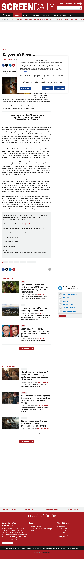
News (23, 281)
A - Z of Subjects (52, 509)
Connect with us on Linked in (42, 516)
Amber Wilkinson (42, 382)
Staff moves (74, 19)
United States (31, 262)
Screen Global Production (67, 533)
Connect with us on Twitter (36, 516)
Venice (17, 19)
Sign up (62, 316)
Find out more (7, 543)
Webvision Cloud (46, 552)
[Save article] (49, 269)
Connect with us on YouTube (48, 516)
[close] (50, 266)
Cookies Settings (25, 88)
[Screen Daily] (28, 10)
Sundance (23, 262)
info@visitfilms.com (28, 224)
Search (80, 8)
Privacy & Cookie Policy (27, 548)
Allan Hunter (8, 59)
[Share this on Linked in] (10, 65)
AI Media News (63, 529)
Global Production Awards (62, 19)
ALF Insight (62, 531)
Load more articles (26, 348)
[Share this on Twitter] (6, 65)
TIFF (12, 19)
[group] (67, 15)
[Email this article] (13, 65)
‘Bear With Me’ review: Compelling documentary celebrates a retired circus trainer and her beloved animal (35, 399)
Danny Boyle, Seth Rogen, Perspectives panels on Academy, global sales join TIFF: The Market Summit (35, 332)
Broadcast (62, 527)
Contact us (29, 509)
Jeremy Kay (40, 294)
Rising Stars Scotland (26, 19)
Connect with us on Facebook (30, 516)
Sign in (76, 3)
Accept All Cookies (59, 88)
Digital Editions (73, 509)
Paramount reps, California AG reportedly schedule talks (34, 309)
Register (61, 3)
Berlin (5, 262)
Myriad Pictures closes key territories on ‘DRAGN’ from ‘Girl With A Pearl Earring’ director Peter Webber (34, 288)
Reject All (47, 88)
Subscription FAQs (72, 548)
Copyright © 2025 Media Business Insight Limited (51, 548)
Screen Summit (48, 19)
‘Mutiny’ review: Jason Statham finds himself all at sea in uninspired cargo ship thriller (34, 423)
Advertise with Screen (9, 509)
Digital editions (38, 19)
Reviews (4, 50)
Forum (11, 262)
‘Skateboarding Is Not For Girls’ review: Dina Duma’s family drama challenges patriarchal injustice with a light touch (35, 375)
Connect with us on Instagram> (54, 516)
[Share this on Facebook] (3, 65)
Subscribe (69, 3)
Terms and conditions (12, 548)
